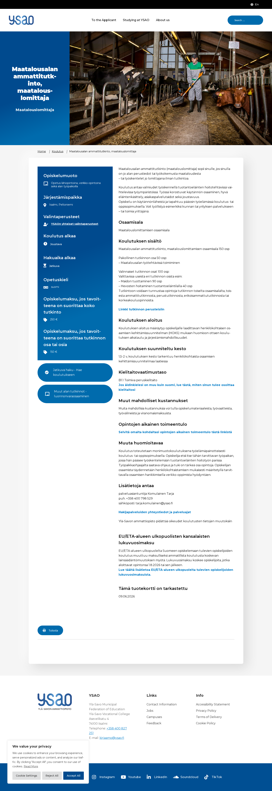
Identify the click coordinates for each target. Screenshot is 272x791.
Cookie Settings (26, 775)
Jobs (150, 710)
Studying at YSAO (136, 20)
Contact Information (162, 704)
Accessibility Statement (213, 704)
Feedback (154, 723)
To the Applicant (103, 20)
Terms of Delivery (209, 717)
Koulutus (57, 151)
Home (42, 151)
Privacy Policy (206, 710)
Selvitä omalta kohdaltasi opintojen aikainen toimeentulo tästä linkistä (175, 432)
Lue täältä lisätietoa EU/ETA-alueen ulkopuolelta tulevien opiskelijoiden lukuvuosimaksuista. (176, 572)
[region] (48, 762)
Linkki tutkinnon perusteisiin (141, 309)
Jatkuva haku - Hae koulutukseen (68, 372)
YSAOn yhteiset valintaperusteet (74, 224)
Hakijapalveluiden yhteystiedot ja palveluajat (155, 512)
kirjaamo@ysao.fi (112, 738)
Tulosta (53, 630)
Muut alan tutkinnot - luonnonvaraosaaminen (71, 394)
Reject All (52, 775)
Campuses (154, 717)
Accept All (73, 775)
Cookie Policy (206, 723)
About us (163, 20)
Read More (31, 766)
